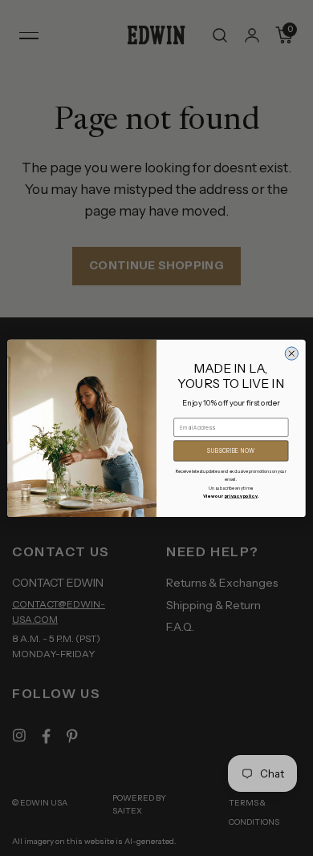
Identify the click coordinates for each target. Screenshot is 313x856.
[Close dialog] (291, 353)
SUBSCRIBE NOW (230, 450)
